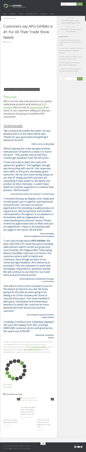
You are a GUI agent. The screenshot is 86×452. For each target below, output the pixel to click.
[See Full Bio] (12, 387)
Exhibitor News (9, 18)
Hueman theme (26, 448)
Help (51, 14)
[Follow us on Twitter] (81, 447)
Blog (4, 14)
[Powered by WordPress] (10, 448)
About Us (6, 349)
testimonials (36, 107)
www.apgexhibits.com (32, 349)
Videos (21, 14)
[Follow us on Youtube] (78, 447)
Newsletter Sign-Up (32, 14)
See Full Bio (7, 387)
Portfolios (12, 14)
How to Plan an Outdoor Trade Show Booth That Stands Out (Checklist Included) (71, 50)
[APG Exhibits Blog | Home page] (15, 5)
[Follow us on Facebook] (75, 447)
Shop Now (43, 14)
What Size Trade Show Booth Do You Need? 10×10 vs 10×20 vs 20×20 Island (70, 42)
